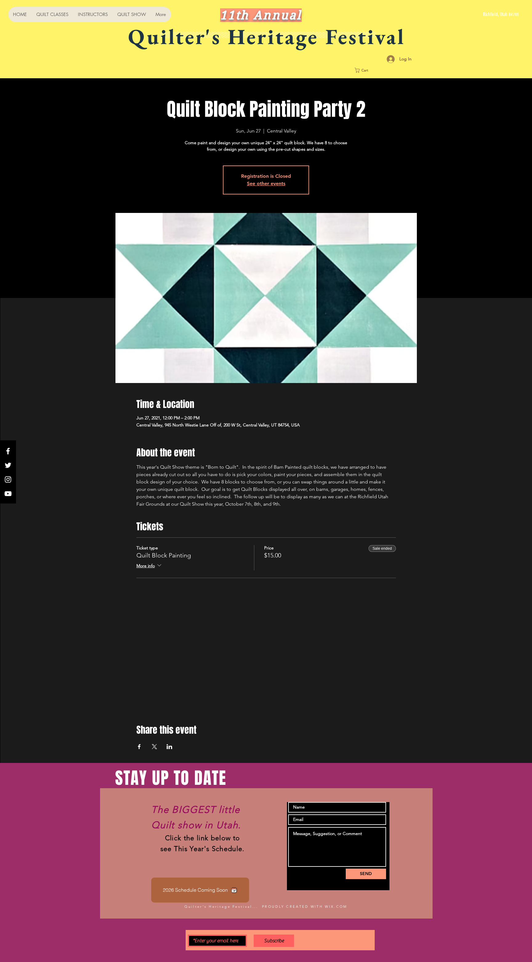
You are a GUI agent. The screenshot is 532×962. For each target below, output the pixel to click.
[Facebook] (8, 451)
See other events (266, 183)
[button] (384, 70)
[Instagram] (8, 479)
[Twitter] (8, 465)
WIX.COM (336, 906)
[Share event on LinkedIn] (169, 746)
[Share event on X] (154, 746)
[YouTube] (8, 493)
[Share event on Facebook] (139, 746)
